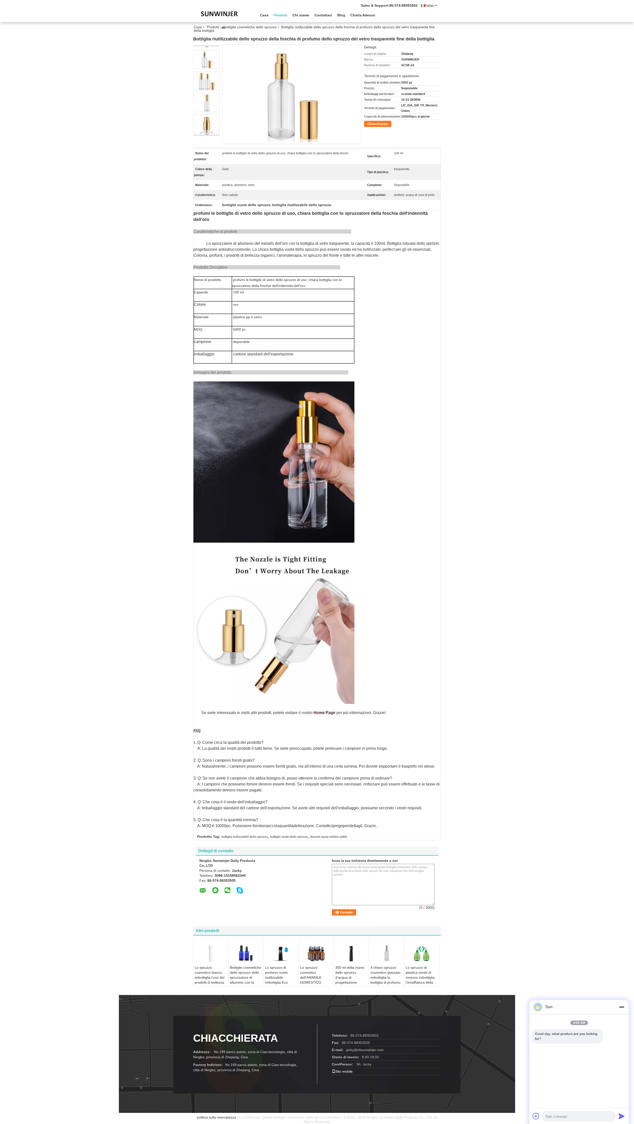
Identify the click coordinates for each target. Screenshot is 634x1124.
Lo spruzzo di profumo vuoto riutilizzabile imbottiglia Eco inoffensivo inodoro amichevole (280, 980)
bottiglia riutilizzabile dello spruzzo (244, 837)
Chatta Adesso (362, 15)
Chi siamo (300, 15)
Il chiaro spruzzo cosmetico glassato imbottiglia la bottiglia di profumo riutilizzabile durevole (385, 980)
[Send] (622, 1116)
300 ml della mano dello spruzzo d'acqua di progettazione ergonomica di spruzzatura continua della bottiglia (349, 985)
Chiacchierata (377, 124)
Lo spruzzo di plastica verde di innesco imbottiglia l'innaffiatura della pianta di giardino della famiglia (420, 980)
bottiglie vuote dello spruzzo (289, 837)
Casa (264, 15)
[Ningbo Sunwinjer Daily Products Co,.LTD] (220, 14)
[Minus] (622, 1007)
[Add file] (535, 1116)
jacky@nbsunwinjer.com (365, 1050)
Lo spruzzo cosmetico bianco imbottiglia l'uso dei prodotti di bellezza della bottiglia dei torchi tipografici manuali (209, 982)
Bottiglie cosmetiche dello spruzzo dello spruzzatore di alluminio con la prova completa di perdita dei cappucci (245, 980)
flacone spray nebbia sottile (328, 837)
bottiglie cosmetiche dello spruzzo (250, 27)
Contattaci (323, 15)
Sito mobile (344, 1071)
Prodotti (280, 15)
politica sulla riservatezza (216, 1117)
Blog (341, 15)
